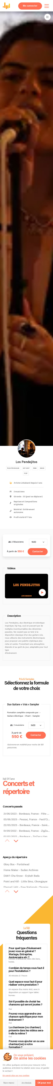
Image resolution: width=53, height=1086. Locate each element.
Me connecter (30, 6)
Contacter (37, 551)
